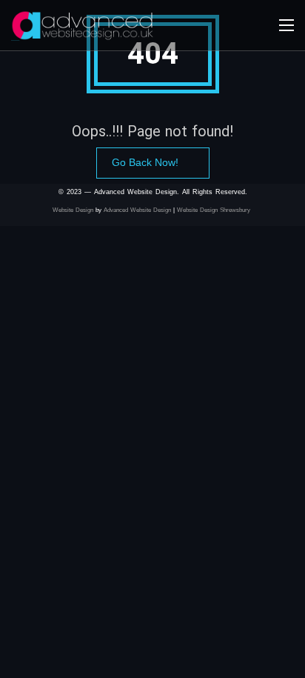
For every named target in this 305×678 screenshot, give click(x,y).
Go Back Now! (145, 162)
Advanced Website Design (137, 210)
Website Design (73, 210)
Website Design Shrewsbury (214, 210)
